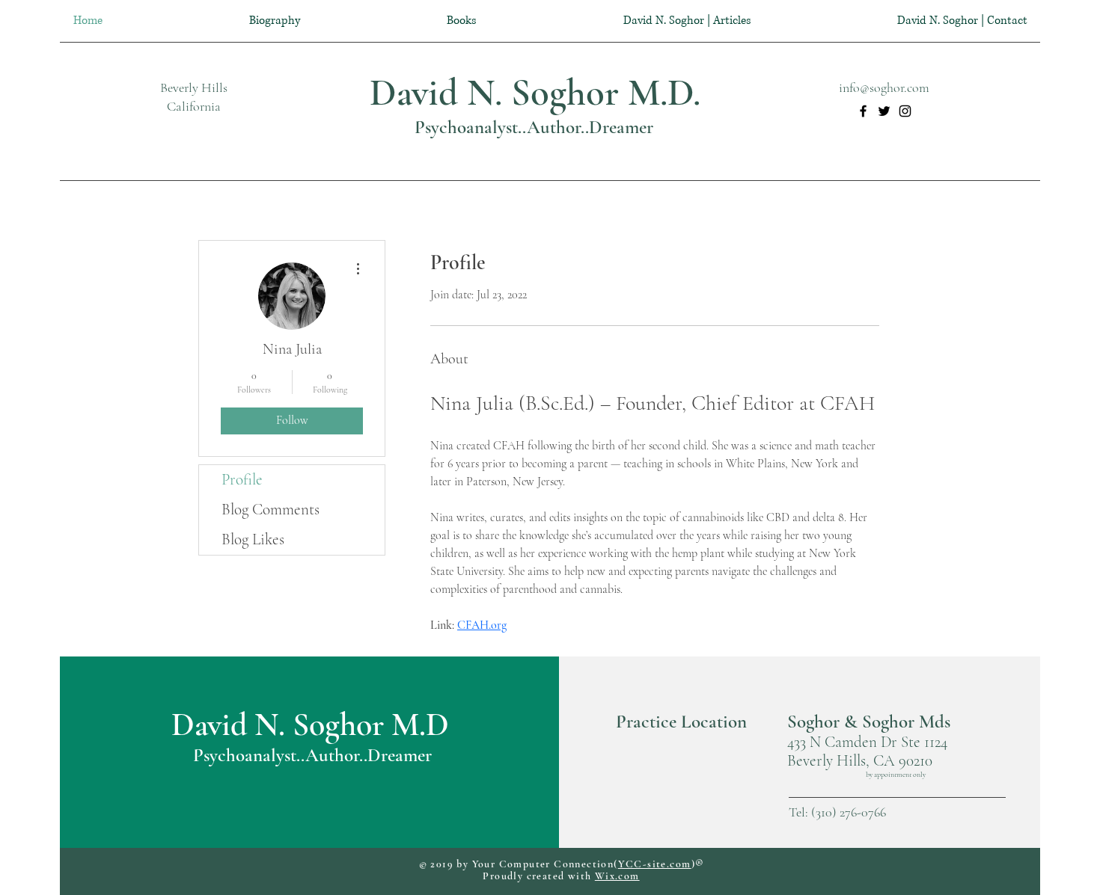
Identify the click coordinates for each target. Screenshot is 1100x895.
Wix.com (617, 876)
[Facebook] (863, 111)
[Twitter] (884, 111)
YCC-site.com (654, 864)
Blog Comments (270, 509)
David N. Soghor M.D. (535, 93)
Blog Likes (252, 539)
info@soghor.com (884, 87)
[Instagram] (905, 111)
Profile (242, 479)
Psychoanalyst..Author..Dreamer (534, 127)
